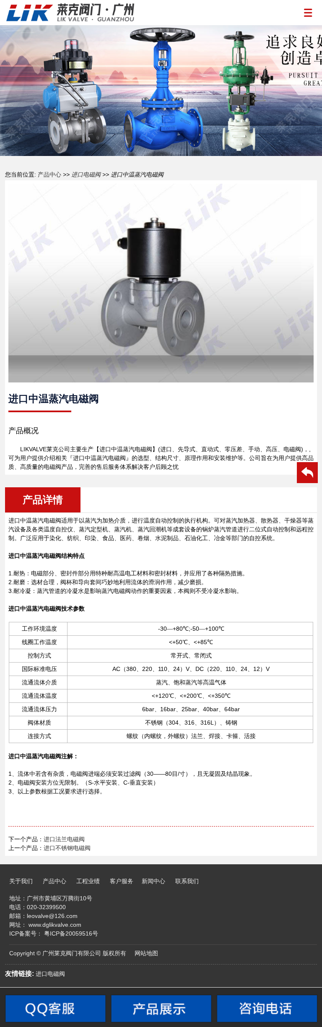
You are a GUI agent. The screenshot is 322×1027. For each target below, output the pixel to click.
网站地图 (146, 953)
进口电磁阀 (86, 174)
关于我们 (21, 881)
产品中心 (48, 174)
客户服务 (121, 881)
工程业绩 (88, 881)
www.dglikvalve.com (55, 924)
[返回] (307, 474)
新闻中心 (153, 881)
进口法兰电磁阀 (64, 839)
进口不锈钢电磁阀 (67, 848)
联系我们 (187, 881)
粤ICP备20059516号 (71, 933)
